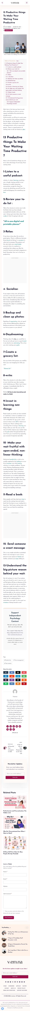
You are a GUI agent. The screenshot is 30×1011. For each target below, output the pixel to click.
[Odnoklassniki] (17, 683)
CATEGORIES (11, 986)
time (23, 499)
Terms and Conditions (9, 990)
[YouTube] (22, 981)
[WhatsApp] (24, 676)
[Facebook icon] (7, 726)
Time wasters (7, 663)
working (18, 461)
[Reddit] (11, 676)
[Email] (5, 680)
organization (13, 321)
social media (17, 244)
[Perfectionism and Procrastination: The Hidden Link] (15, 802)
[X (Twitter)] (17, 672)
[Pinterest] (24, 672)
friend (19, 556)
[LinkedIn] (5, 676)
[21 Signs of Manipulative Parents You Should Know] (4, 945)
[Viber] (11, 680)
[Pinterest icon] (7, 729)
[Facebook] (11, 672)
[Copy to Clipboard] (5, 672)
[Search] (2, 2)
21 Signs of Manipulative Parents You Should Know (17, 945)
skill (17, 421)
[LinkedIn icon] (10, 726)
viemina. (13, 996)
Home (4, 986)
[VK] (11, 683)
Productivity (8, 30)
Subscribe (15, 777)
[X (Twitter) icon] (17, 726)
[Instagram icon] (20, 726)
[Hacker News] (24, 680)
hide (17, 60)
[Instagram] (10, 981)
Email (5, 879)
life (15, 339)
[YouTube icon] (14, 729)
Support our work (22, 990)
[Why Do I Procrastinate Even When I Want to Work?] (15, 822)
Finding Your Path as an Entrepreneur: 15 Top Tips (18, 932)
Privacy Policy (21, 988)
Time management (19, 660)
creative (19, 463)
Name (5, 871)
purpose (21, 240)
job (8, 431)
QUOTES (25, 986)
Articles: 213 (15, 732)
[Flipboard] (24, 683)
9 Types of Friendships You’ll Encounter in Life (15, 939)
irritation (5, 602)
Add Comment (7, 893)
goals (17, 345)
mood (24, 341)
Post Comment (8, 917)
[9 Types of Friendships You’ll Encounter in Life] (4, 939)
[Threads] (17, 680)
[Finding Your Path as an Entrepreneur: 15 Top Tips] (4, 933)
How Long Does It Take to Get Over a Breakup (18, 951)
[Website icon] (14, 726)
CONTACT (7, 988)
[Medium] (12, 981)
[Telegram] (17, 676)
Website (5, 886)
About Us (13, 988)
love (4, 192)
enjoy (16, 558)
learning (16, 180)
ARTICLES (18, 986)
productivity (13, 459)
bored (8, 240)
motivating (17, 343)
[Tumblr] (19, 981)
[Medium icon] (10, 729)
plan (24, 129)
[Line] (5, 683)
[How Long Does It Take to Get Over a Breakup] (4, 951)
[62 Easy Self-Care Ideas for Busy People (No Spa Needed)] (15, 843)
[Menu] (26, 2)
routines (9, 463)
